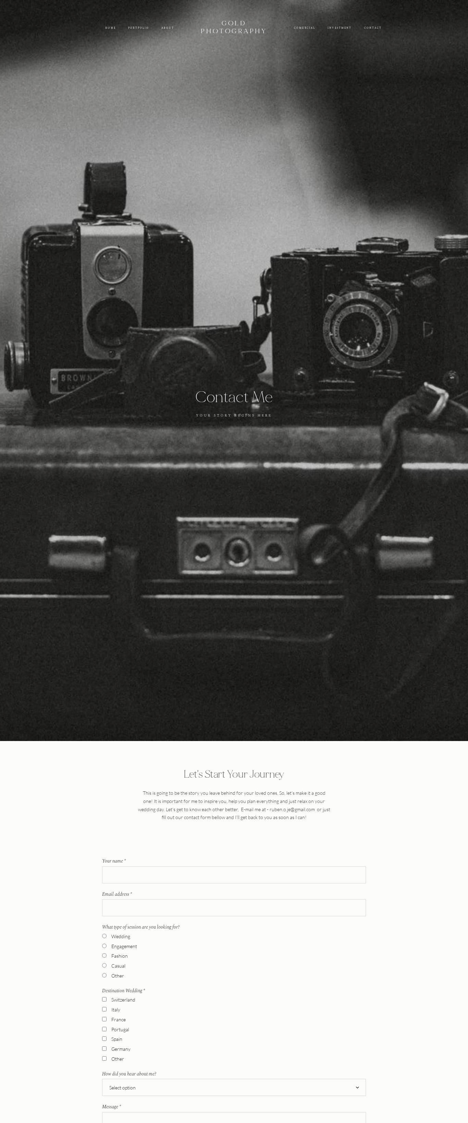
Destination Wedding (123, 990)
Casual (118, 966)
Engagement (124, 946)
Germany (121, 1049)
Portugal (120, 1029)
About (167, 28)
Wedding (120, 936)
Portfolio (138, 28)
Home (110, 28)
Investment (340, 28)
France (118, 1019)
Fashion (119, 956)
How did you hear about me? (129, 1074)
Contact (373, 28)
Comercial (304, 28)
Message (111, 1106)
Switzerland (123, 1000)
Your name (114, 861)
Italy (115, 1009)
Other (117, 976)
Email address (117, 894)
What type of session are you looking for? (141, 927)
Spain (116, 1039)
